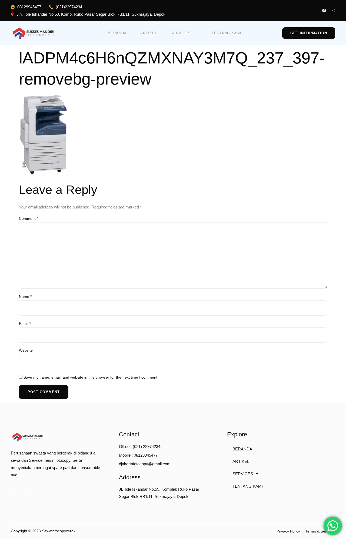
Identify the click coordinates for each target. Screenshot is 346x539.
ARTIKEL (148, 33)
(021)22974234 (69, 7)
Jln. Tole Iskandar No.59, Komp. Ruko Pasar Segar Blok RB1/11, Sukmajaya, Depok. (91, 14)
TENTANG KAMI (226, 33)
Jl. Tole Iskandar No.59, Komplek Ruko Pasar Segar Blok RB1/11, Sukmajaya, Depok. (159, 493)
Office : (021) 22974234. (140, 446)
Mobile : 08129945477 (138, 455)
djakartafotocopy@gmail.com (145, 463)
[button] (308, 33)
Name (25, 296)
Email (25, 323)
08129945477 (29, 7)
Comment (28, 218)
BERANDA (117, 33)
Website (26, 350)
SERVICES (181, 33)
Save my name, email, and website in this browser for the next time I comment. (91, 377)
